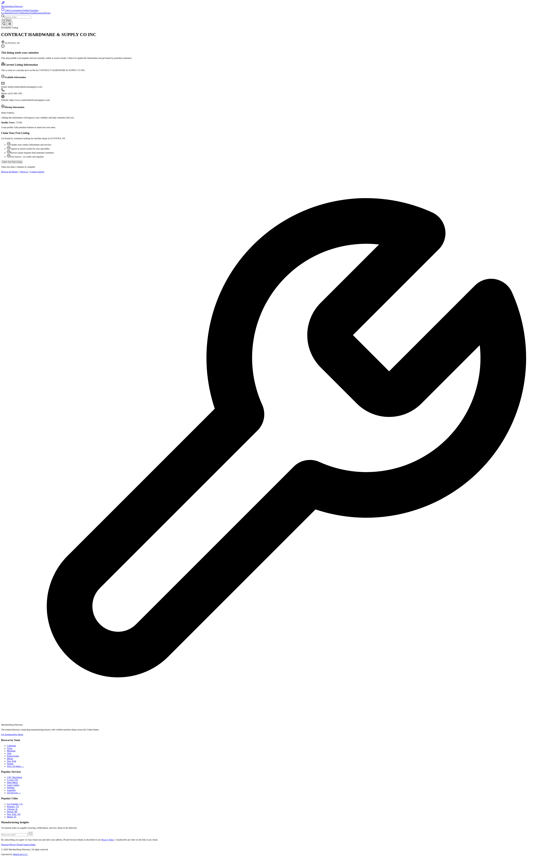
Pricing (47, 13)
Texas (9, 748)
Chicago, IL (12, 809)
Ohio (9, 753)
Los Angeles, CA (15, 804)
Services (14, 13)
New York (11, 761)
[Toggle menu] (10, 24)
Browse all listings (9, 172)
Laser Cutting (13, 785)
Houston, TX (13, 806)
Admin (32, 844)
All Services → (14, 793)
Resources (39, 13)
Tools (32, 13)
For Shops (6, 20)
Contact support (37, 172)
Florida (10, 763)
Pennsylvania (13, 756)
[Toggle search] (4, 24)
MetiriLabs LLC (20, 854)
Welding (10, 787)
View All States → (15, 766)
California (11, 745)
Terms (19, 844)
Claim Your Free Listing (12, 162)
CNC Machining (14, 777)
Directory (5, 844)
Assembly (11, 790)
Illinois (10, 758)
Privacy (13, 844)
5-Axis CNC (12, 780)
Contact (25, 844)
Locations (5, 13)
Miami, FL (12, 817)
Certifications (24, 13)
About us (24, 172)
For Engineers (7, 734)
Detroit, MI (12, 811)
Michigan (11, 751)
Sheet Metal (12, 782)
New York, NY (14, 814)
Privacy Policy (107, 840)
